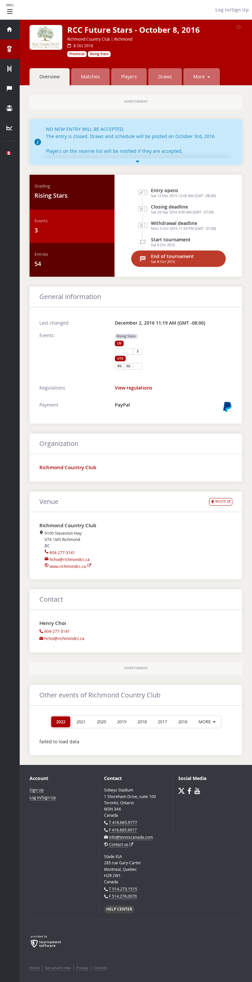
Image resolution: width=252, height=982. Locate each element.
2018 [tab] (142, 722)
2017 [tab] (162, 722)
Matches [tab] (90, 76)
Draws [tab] (165, 76)
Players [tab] (129, 76)
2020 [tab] (101, 722)
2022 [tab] (60, 722)
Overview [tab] (49, 76)
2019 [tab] (121, 722)
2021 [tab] (81, 722)
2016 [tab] (182, 722)
